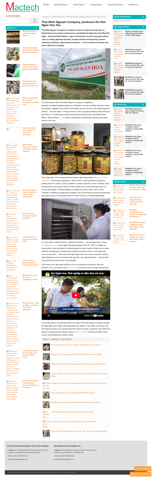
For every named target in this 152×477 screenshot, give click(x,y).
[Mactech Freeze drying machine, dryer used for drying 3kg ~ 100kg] (120, 189)
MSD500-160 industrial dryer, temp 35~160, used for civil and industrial (134, 79)
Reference (133, 5)
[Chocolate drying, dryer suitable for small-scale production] (13, 134)
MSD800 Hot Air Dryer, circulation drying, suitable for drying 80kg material (134, 172)
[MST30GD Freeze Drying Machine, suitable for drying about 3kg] (120, 201)
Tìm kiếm (34, 21)
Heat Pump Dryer (115, 5)
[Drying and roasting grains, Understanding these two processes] (13, 54)
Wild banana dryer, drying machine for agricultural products (30, 83)
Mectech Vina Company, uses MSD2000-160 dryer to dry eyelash (76, 354)
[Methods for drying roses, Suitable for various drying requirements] (13, 199)
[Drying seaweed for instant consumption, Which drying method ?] (13, 70)
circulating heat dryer (50, 245)
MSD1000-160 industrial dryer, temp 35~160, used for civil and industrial (79, 431)
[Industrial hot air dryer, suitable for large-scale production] (13, 265)
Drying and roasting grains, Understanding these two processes (75, 402)
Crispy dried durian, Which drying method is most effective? (74, 422)
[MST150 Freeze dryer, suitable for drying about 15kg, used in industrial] (120, 239)
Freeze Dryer (96, 5)
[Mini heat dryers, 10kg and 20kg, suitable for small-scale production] (13, 324)
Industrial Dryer (60, 5)
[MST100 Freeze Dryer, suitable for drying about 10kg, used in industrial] (120, 226)
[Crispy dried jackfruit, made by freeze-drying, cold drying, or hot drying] (13, 390)
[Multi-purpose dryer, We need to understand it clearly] (13, 286)
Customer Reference (57, 17)
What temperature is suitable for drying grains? (30, 33)
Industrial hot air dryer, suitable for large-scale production (31, 263)
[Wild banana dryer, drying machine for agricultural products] (13, 87)
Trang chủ (46, 17)
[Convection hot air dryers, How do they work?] (13, 246)
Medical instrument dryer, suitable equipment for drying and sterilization (78, 364)
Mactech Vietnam (81, 332)
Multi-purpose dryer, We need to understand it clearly (30, 277)
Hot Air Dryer (78, 5)
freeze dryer (72, 268)
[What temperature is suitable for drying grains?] (13, 37)
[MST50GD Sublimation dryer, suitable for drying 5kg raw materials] (120, 214)
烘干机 (46, 5)
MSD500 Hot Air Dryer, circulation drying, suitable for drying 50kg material (134, 153)
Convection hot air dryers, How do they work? (30, 239)
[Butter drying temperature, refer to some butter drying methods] (13, 165)
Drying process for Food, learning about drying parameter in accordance (79, 383)
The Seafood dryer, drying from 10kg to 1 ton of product (72, 412)
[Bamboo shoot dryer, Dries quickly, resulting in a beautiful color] (13, 110)
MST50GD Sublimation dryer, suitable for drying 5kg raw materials (134, 111)
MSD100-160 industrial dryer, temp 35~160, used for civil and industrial (134, 51)
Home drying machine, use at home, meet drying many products (76, 345)
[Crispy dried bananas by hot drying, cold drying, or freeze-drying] (13, 363)
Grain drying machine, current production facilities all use (73, 393)
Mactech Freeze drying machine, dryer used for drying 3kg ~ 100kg (137, 187)
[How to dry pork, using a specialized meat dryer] (13, 223)
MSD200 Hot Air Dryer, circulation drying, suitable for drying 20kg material (134, 139)
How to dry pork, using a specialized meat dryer (30, 216)
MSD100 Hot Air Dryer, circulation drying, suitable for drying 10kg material (134, 128)
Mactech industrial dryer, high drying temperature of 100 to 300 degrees (134, 33)
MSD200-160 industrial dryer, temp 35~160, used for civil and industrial (134, 65)
